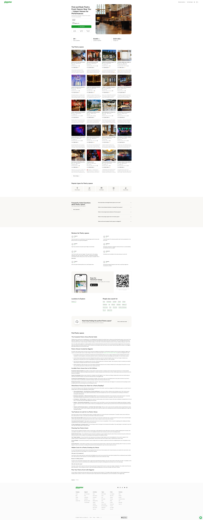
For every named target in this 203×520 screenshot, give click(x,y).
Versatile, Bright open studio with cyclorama (124, 62)
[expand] (131, 202)
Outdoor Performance (123, 307)
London (111, 502)
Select (77, 499)
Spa (109, 304)
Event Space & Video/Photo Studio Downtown (78, 162)
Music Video (95, 507)
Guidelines (86, 499)
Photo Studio (104, 493)
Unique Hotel (109, 310)
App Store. (125, 289)
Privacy (94, 517)
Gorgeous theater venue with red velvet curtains (124, 162)
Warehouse (105, 304)
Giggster (73, 479)
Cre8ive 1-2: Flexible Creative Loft (109, 87)
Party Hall (120, 502)
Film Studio (103, 499)
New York (111, 495)
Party (94, 493)
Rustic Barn (115, 307)
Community (86, 497)
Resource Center (87, 500)
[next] (84, 55)
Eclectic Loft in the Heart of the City (78, 62)
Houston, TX (73, 301)
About (77, 493)
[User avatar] (197, 2)
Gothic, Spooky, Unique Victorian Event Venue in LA (78, 112)
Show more (73, 258)
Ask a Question (76, 209)
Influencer (113, 304)
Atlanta (111, 497)
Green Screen (105, 307)
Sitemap (98, 517)
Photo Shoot (95, 495)
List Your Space (190, 2)
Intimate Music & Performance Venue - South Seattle (124, 112)
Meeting (94, 504)
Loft (119, 500)
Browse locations (181, 2)
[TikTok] (122, 487)
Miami (111, 500)
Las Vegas (112, 507)
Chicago (111, 499)
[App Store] (94, 285)
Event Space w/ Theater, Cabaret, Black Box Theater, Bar (124, 137)
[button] (200, 517)
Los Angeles (112, 493)
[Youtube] (124, 487)
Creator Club (78, 500)
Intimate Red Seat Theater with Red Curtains (78, 137)
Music (110, 307)
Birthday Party (95, 500)
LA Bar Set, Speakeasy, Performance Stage (94, 87)
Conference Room (122, 499)
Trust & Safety (86, 502)
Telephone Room (90, 162)
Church (103, 502)
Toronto (111, 505)
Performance (109, 301)
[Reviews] (126, 487)
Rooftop (120, 497)
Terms (91, 517)
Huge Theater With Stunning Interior (124, 87)
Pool (102, 497)
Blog (76, 495)
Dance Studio (104, 504)
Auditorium (119, 304)
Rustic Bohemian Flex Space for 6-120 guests (109, 112)
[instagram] (120, 487)
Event (94, 499)
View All (94, 509)
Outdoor (123, 301)
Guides (77, 497)
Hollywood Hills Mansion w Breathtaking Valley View (109, 162)
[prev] (73, 55)
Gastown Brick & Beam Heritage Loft (109, 137)
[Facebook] (117, 487)
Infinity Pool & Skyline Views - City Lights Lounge (109, 62)
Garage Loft (124, 304)
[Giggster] (8, 2)
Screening (114, 301)
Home (104, 301)
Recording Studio (104, 505)
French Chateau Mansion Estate (93, 112)
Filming (94, 502)
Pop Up (104, 310)
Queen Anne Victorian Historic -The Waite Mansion (94, 137)
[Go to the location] (78, 55)
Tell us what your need (122, 321)
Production (94, 497)
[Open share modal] (82, 51)
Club (102, 500)
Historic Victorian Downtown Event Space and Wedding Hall (78, 87)
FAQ (85, 495)
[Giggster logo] (79, 488)
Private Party (95, 505)
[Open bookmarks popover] (84, 51)
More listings (76, 176)
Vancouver (112, 504)
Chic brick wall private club (92, 62)
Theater (119, 301)
